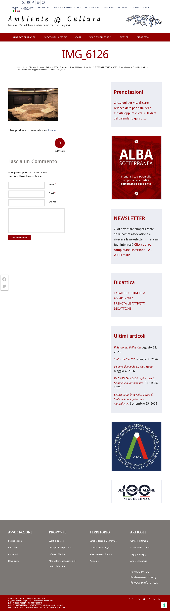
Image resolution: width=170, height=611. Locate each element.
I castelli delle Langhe (100, 547)
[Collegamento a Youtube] (28, 2)
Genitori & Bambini (139, 541)
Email (52, 193)
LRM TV (57, 7)
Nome (52, 184)
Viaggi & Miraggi (138, 554)
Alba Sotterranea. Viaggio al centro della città (62, 564)
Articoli (148, 7)
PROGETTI (43, 7)
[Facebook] (4, 279)
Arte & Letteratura (138, 561)
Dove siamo (14, 561)
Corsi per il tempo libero (60, 547)
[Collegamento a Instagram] (38, 2)
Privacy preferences (144, 582)
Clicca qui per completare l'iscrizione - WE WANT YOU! (133, 250)
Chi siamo (13, 547)
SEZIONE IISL (92, 7)
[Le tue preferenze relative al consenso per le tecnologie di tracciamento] (164, 605)
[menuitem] (43, 7)
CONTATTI (26, 9)
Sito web (52, 202)
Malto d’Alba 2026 (125, 359)
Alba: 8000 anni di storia (101, 554)
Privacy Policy (139, 572)
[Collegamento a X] (23, 2)
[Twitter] (4, 286)
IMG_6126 (85, 54)
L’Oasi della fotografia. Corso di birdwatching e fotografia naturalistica (133, 398)
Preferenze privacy (143, 577)
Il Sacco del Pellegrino (127, 347)
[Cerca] (158, 49)
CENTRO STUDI (72, 7)
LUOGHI (135, 7)
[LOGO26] (85, 23)
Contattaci (13, 554)
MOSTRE (122, 7)
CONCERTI (108, 7)
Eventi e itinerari (56, 541)
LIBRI (14, 9)
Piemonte (94, 561)
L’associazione (15, 541)
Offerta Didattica (57, 554)
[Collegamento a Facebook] (33, 2)
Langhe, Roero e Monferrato (103, 541)
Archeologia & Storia (140, 547)
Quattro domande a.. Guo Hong (133, 366)
